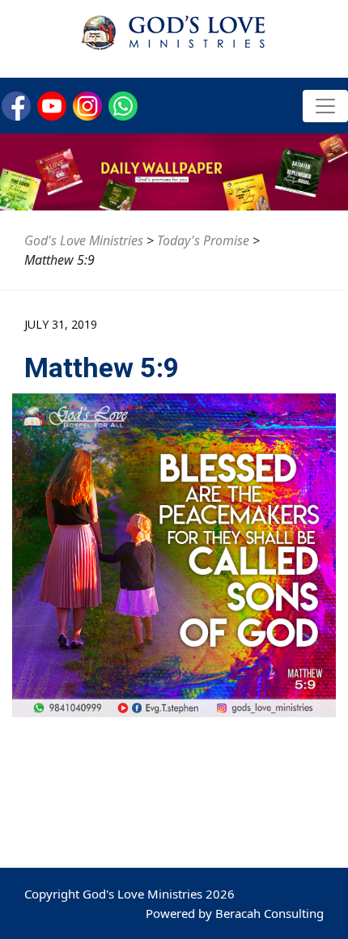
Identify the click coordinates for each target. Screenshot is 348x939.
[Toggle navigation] (325, 106)
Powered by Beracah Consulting (235, 913)
